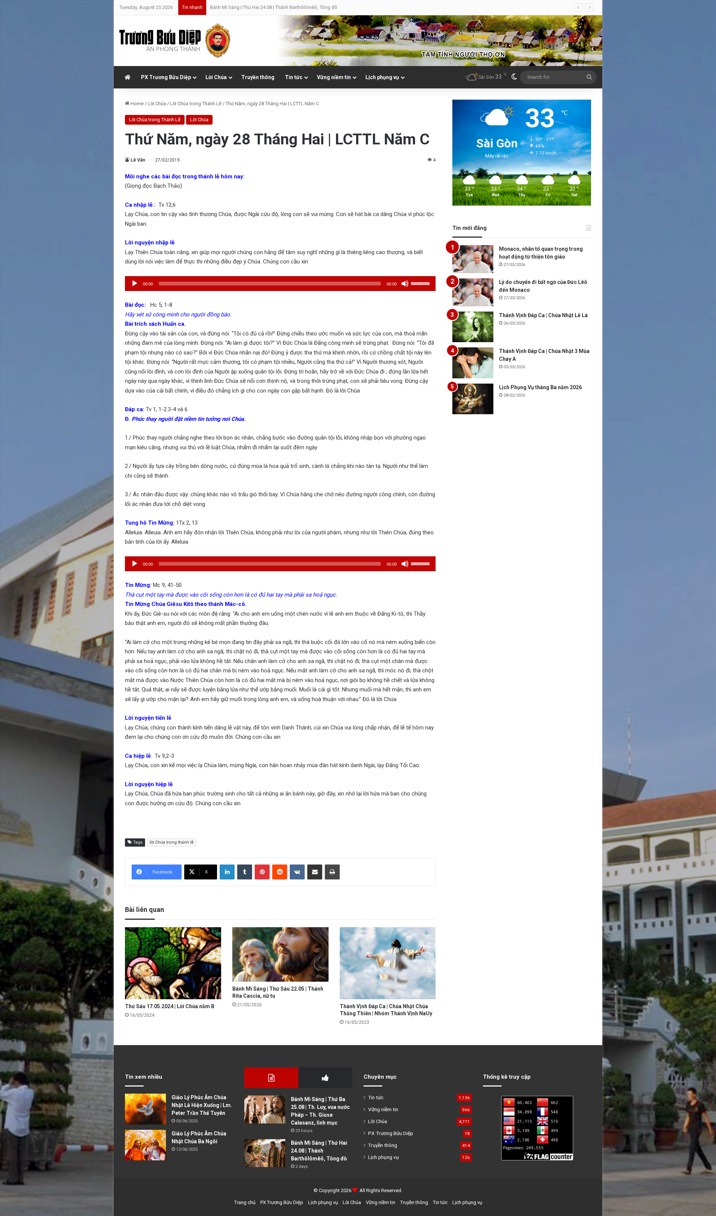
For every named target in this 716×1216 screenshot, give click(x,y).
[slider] (421, 283)
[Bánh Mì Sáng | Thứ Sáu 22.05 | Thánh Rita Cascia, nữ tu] (280, 954)
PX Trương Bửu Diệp (166, 77)
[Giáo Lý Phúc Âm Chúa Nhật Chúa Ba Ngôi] (145, 1145)
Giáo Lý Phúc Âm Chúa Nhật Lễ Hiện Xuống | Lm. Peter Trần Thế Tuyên (202, 1105)
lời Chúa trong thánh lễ (172, 842)
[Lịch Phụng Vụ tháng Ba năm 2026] (472, 399)
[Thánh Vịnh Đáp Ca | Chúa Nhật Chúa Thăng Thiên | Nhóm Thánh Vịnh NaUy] (388, 963)
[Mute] (405, 283)
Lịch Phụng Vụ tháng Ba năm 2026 (540, 387)
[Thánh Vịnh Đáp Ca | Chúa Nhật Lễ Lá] (472, 327)
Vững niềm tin (334, 77)
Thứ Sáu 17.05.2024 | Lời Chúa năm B (169, 1006)
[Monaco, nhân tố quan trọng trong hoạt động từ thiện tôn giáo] (472, 259)
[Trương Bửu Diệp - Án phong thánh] (175, 41)
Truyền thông (257, 77)
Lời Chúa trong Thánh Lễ (196, 103)
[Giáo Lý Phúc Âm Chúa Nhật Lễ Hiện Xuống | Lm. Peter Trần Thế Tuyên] (145, 1109)
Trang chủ (244, 1202)
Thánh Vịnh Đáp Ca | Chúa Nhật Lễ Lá (543, 315)
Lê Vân (138, 160)
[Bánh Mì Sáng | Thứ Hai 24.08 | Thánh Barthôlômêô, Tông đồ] (264, 1153)
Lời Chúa (216, 77)
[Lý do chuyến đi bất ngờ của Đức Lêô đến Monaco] (472, 292)
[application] (280, 283)
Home (136, 103)
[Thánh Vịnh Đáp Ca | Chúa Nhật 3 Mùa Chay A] (472, 362)
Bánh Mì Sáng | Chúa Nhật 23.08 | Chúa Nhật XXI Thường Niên (274, 7)
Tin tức (293, 77)
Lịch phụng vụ (382, 77)
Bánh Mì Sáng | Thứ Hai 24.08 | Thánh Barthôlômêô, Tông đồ (319, 1151)
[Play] (134, 283)
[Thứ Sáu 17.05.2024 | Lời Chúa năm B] (173, 963)
